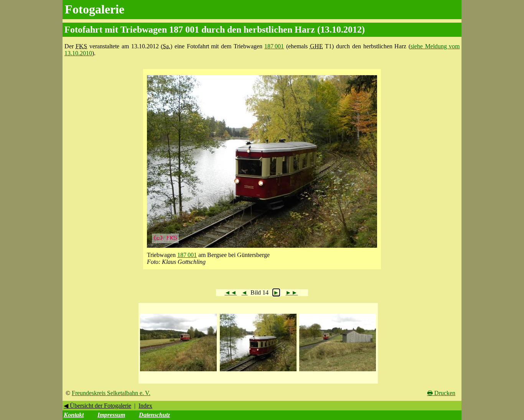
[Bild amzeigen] (178, 371)
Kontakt (74, 415)
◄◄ (230, 292)
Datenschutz (154, 415)
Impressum (111, 415)
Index (145, 405)
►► (291, 292)
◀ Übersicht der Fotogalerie (97, 405)
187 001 (274, 46)
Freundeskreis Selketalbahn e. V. (111, 393)
